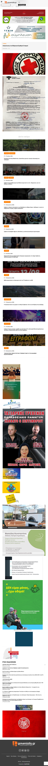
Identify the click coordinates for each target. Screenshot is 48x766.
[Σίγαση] (42, 527)
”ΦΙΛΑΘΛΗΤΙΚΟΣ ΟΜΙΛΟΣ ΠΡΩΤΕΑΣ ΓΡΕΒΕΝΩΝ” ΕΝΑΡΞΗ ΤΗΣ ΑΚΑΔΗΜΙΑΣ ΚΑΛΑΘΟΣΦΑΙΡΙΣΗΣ (20, 354)
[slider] (23, 527)
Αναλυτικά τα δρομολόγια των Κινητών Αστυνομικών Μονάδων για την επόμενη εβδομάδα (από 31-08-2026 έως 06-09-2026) (22, 683)
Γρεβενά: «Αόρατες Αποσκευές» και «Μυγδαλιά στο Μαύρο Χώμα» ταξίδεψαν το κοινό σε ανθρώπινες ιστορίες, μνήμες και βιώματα (24, 208)
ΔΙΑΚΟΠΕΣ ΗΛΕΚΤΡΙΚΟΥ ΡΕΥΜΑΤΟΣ (9, 664)
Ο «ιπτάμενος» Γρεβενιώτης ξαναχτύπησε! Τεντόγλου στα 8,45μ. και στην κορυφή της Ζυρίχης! (21, 691)
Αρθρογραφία (7, 299)
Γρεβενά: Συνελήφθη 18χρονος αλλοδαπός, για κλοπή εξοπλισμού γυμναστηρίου (22, 231)
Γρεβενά (6, 153)
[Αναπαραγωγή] (4, 527)
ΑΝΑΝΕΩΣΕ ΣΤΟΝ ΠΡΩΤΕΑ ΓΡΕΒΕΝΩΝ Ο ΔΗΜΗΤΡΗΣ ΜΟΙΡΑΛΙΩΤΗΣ (15, 668)
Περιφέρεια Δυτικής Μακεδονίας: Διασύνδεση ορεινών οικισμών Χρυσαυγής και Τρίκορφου (21, 159)
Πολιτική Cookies (32, 756)
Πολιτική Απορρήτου (22, 756)
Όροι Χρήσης (13, 756)
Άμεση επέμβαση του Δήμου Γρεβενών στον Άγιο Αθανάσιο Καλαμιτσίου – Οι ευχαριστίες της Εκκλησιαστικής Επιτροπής (20, 688)
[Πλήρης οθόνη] (44, 527)
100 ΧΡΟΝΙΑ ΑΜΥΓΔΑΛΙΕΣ (7, 679)
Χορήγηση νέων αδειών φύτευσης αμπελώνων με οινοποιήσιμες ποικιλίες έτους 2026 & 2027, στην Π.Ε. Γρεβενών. (22, 675)
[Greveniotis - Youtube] (23, 5)
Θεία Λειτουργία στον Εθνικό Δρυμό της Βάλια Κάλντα (13, 671)
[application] (24, 517)
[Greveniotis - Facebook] (19, 5)
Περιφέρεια (12, 153)
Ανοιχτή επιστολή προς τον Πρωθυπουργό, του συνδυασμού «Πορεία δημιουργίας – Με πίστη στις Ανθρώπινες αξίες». (22, 695)
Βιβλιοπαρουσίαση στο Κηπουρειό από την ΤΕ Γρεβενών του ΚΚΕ (18, 280)
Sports (6, 177)
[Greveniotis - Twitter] (21, 5)
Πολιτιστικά (7, 201)
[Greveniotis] (11, 2)
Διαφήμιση (39, 756)
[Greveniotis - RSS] (25, 5)
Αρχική (7, 756)
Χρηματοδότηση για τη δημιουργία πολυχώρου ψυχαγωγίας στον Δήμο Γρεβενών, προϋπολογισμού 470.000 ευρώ (22, 256)
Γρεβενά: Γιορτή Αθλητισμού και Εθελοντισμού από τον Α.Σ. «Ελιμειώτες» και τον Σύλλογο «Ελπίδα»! (22, 183)
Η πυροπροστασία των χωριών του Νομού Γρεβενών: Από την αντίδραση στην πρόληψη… (24, 304)
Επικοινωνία (24, 757)
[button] (24, 516)
